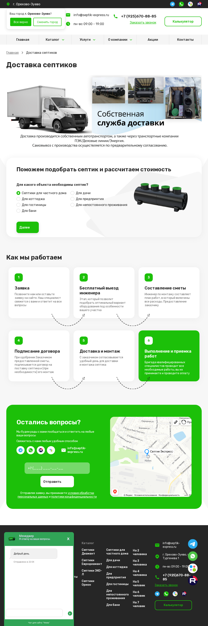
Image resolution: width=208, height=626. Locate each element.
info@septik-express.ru (91, 15)
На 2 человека (140, 552)
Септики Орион (88, 582)
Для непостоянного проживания (101, 205)
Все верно (21, 22)
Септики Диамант (88, 551)
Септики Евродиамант (92, 562)
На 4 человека (140, 573)
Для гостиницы (34, 205)
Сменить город (47, 22)
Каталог (49, 41)
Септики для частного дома (44, 193)
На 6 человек (139, 593)
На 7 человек (139, 604)
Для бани (29, 211)
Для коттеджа (33, 199)
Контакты (185, 40)
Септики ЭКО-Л (92, 572)
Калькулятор (183, 21)
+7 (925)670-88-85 (138, 16)
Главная (22, 40)
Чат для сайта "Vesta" (39, 623)
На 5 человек (139, 583)
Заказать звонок (143, 22)
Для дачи (83, 193)
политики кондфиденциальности (74, 496)
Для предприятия (90, 199)
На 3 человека (140, 562)
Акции (153, 40)
